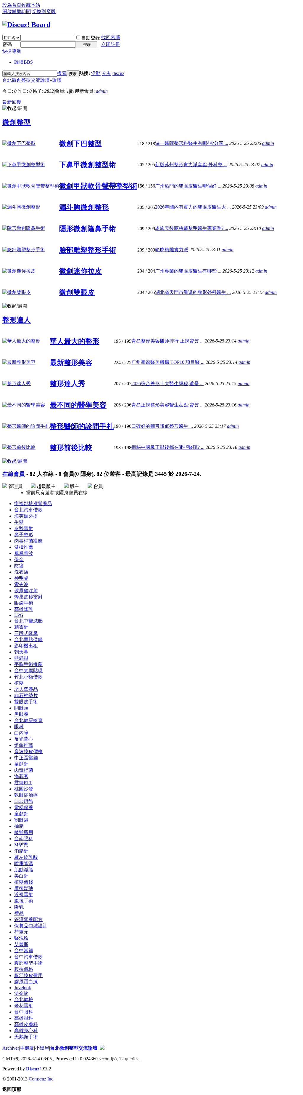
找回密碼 (110, 37)
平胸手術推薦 (28, 664)
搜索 (62, 73)
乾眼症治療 (26, 795)
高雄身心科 (26, 1030)
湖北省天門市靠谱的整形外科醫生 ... (193, 292)
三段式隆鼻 (26, 633)
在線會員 (13, 474)
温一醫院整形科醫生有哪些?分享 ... (191, 143)
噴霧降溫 (23, 863)
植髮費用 (23, 832)
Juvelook (22, 987)
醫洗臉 (21, 938)
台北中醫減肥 (28, 620)
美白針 (21, 875)
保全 (19, 559)
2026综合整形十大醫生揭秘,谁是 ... (167, 383)
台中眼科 (23, 1011)
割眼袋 (21, 819)
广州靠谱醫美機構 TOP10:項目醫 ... (167, 362)
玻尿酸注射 (26, 590)
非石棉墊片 (26, 695)
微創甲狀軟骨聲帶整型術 (98, 186)
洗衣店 (21, 571)
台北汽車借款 (28, 509)
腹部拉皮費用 (28, 975)
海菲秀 (21, 776)
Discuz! (33, 1068)
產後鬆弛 (23, 888)
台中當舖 (23, 950)
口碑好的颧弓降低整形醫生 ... (162, 426)
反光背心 (23, 739)
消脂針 (21, 851)
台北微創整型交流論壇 (26, 80)
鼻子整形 (23, 534)
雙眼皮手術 (26, 701)
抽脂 (19, 826)
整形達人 (16, 320)
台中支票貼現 (28, 670)
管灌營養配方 (28, 919)
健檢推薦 (23, 547)
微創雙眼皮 (77, 292)
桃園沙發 (23, 788)
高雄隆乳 (23, 609)
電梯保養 (23, 807)
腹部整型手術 (28, 963)
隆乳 (19, 907)
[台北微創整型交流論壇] (26, 24)
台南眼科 (23, 838)
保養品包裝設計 (30, 925)
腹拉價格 (23, 969)
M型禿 (21, 844)
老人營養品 (26, 689)
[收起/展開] (14, 108)
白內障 (21, 732)
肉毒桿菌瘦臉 (28, 540)
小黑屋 (42, 1048)
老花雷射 (23, 1005)
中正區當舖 (26, 757)
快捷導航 (11, 51)
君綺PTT (23, 782)
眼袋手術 (23, 603)
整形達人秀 (67, 384)
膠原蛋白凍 (26, 981)
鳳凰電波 (23, 553)
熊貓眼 (21, 658)
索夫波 (21, 584)
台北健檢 (23, 999)
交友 (106, 73)
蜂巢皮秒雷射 (28, 596)
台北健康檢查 (28, 720)
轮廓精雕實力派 (171, 249)
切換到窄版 (44, 11)
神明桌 (21, 578)
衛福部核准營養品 (33, 503)
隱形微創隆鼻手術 (87, 229)
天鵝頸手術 (26, 1036)
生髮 (19, 522)
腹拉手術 (23, 900)
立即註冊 (110, 44)
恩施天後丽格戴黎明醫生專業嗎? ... (191, 228)
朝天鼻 (21, 651)
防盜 (19, 565)
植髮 (19, 683)
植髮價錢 (23, 882)
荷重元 (21, 931)
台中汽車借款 (28, 956)
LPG (18, 615)
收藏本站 (30, 5)
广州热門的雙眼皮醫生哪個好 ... (188, 185)
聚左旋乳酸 (26, 857)
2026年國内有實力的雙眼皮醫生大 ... (193, 206)
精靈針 (21, 627)
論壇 (23, 62)
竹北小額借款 (28, 676)
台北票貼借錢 (28, 639)
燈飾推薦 (23, 745)
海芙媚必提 (26, 515)
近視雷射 (23, 894)
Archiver (10, 1048)
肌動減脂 (23, 869)
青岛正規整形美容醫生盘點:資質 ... (167, 404)
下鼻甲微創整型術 (87, 165)
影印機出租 (26, 645)
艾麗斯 (21, 944)
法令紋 (21, 993)
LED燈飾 (23, 801)
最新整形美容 (71, 362)
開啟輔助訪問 (16, 11)
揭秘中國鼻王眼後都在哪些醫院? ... (167, 447)
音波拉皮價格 (28, 751)
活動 (96, 73)
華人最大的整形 (74, 341)
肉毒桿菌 (23, 770)
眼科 (19, 726)
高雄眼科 (23, 1018)
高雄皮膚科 (26, 1024)
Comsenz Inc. (41, 1078)
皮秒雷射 (23, 528)
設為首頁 (11, 5)
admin (102, 91)
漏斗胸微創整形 (84, 207)
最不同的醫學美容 (78, 405)
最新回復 (11, 102)
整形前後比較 (71, 448)
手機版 (27, 1048)
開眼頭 (21, 707)
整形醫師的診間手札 (82, 426)
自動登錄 (90, 37)
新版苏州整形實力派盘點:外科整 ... (191, 164)
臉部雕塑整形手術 (87, 250)
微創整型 (16, 122)
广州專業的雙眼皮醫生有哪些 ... (188, 270)
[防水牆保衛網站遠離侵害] (102, 1048)
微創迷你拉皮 (80, 271)
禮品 (19, 913)
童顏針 (21, 763)
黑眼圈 (21, 714)
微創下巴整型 (80, 144)
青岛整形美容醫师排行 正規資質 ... (167, 340)
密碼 (7, 44)
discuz (118, 73)
